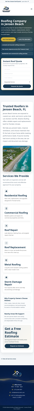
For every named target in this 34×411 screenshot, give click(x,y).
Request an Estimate (17, 346)
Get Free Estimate (8, 39)
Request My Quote (17, 86)
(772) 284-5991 (18, 389)
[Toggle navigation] (31, 9)
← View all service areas (8, 359)
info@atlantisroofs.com (18, 392)
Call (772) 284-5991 (24, 39)
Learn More (24, 1)
